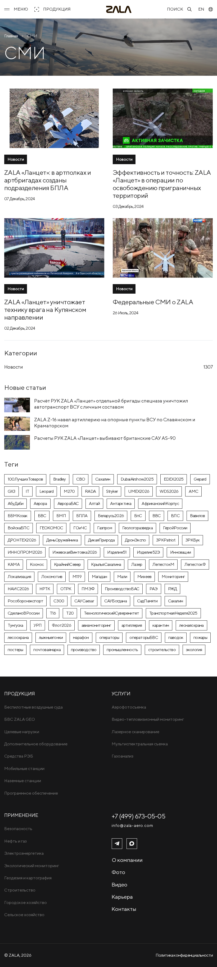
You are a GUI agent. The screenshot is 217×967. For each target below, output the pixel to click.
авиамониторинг (96, 625)
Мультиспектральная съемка (140, 743)
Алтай (94, 503)
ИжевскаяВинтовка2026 (74, 552)
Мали (122, 576)
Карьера (122, 896)
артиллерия (131, 625)
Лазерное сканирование (135, 731)
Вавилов (197, 515)
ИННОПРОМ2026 (25, 552)
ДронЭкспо (135, 540)
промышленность (122, 649)
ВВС (156, 515)
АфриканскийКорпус (160, 503)
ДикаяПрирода (101, 540)
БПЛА (82, 515)
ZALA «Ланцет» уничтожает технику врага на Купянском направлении (45, 309)
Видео (119, 884)
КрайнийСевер (67, 564)
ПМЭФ (88, 588)
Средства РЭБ (18, 756)
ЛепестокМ (163, 564)
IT (27, 491)
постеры (15, 649)
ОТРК (65, 588)
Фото (118, 872)
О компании (127, 860)
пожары (200, 637)
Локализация (19, 576)
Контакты (124, 909)
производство (83, 649)
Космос (37, 564)
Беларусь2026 (111, 515)
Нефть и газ (15, 841)
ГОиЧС (80, 527)
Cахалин (102, 479)
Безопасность (18, 828)
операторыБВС (143, 637)
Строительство (19, 890)
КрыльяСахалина (106, 564)
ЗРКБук (193, 540)
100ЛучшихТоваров (25, 479)
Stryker (112, 491)
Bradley (59, 479)
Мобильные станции (24, 768)
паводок (175, 637)
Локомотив (51, 576)
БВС (42, 515)
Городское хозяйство (25, 902)
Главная (11, 35)
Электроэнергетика (24, 853)
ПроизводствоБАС (122, 588)
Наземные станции (22, 780)
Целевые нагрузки (21, 731)
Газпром (104, 527)
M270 (69, 491)
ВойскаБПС (18, 527)
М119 (77, 576)
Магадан (99, 576)
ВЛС (175, 515)
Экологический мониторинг (31, 865)
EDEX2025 (174, 479)
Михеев (144, 576)
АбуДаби (15, 503)
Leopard (46, 491)
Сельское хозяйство (24, 914)
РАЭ (154, 588)
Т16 (53, 613)
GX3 (11, 491)
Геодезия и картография (28, 877)
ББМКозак (18, 515)
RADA (90, 491)
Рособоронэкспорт (25, 600)
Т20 (70, 613)
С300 (58, 600)
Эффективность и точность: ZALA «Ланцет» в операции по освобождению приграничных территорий (162, 183)
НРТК (44, 588)
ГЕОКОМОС (51, 527)
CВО (80, 479)
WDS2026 (169, 491)
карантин (160, 625)
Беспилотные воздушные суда (33, 707)
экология (194, 649)
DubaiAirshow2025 (137, 479)
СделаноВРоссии (23, 613)
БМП (61, 515)
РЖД (172, 588)
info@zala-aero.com (132, 825)
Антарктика (120, 503)
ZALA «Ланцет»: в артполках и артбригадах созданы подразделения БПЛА (47, 179)
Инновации (180, 552)
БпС (138, 515)
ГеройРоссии (175, 527)
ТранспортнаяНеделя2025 (173, 613)
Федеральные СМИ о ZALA (153, 302)
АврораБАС (68, 503)
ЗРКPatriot (165, 540)
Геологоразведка (137, 527)
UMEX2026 (138, 491)
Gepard (200, 479)
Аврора (40, 503)
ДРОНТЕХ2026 (22, 540)
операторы (109, 637)
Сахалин (175, 600)
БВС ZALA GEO (19, 719)
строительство (162, 649)
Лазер (136, 564)
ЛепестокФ (195, 564)
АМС (193, 491)
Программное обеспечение (31, 793)
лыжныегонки (51, 637)
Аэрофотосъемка (129, 707)
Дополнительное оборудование (35, 743)
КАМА (14, 564)
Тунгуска (15, 625)
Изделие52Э (148, 552)
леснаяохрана (191, 625)
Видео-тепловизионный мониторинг (148, 719)
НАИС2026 (18, 588)
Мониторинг (173, 576)
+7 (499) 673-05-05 (138, 816)
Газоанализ (122, 756)
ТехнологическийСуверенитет (111, 613)
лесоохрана (18, 637)
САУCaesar (84, 600)
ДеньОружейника (62, 540)
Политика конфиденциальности (184, 955)
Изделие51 (116, 552)
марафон (81, 637)
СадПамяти (147, 600)
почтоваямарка (47, 649)
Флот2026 (61, 625)
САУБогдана (115, 600)
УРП (38, 625)
